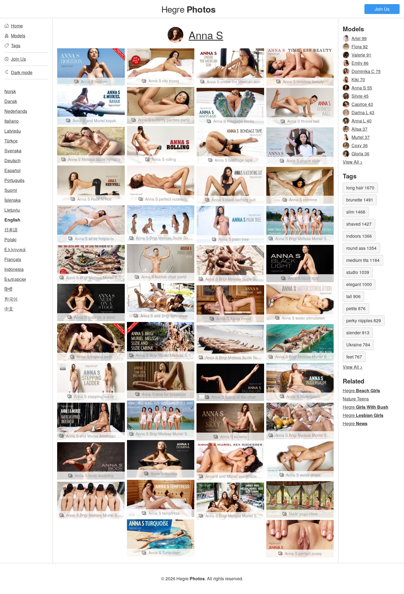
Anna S (206, 34)
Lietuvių (12, 210)
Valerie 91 (361, 55)
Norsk (10, 91)
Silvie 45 (360, 96)
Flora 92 (360, 46)
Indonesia (14, 269)
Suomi (10, 190)
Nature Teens (356, 399)
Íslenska (12, 200)
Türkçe (11, 141)
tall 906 (353, 296)
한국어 (11, 299)
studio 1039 (357, 272)
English (12, 220)
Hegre (188, 8)
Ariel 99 (359, 38)
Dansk (10, 101)
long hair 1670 (360, 187)
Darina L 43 (363, 112)
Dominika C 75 (366, 71)
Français (12, 259)
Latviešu (12, 131)
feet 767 (354, 357)
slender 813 (357, 332)
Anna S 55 (362, 88)
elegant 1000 (359, 284)
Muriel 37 (361, 137)
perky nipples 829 (363, 320)
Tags (15, 45)
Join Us (382, 9)
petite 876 (356, 308)
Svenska (12, 150)
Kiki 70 (358, 79)
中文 (8, 309)
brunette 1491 (359, 200)
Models (18, 35)
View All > (353, 162)
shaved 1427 (359, 224)
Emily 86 (360, 63)
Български (15, 279)
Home (17, 26)
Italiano (11, 121)
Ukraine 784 (358, 344)
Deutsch (12, 160)
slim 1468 (355, 212)
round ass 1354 (361, 248)
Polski (10, 239)
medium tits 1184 (363, 260)
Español (12, 170)
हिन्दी (8, 289)
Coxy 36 (360, 145)
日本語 (11, 229)
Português (14, 180)
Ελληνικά (15, 249)
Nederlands (15, 111)
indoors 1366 (359, 236)
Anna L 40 (362, 120)
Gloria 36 (360, 153)
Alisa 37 (359, 129)
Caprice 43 (362, 104)
